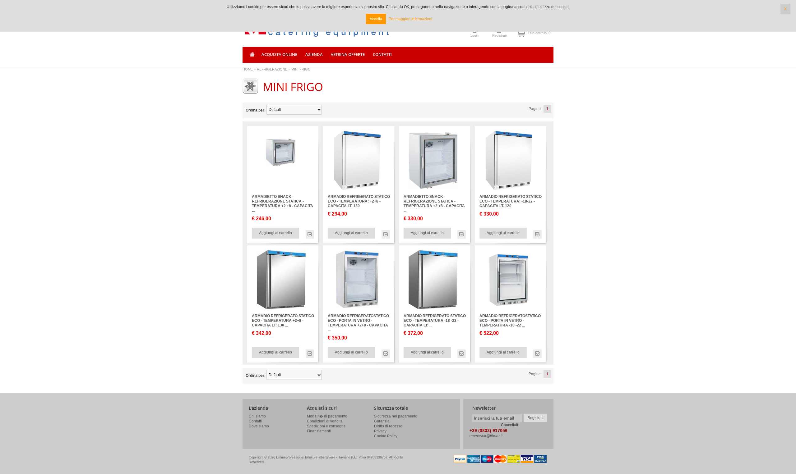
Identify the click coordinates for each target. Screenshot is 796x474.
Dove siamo (259, 426)
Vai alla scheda (310, 234)
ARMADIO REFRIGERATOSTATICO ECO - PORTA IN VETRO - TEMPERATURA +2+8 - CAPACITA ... (358, 323)
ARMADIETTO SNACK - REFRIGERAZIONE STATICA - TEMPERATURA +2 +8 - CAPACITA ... (282, 203)
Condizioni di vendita (325, 421)
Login (474, 35)
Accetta (376, 19)
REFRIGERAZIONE (272, 69)
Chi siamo (257, 416)
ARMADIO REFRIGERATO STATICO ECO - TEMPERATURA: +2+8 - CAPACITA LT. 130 (359, 201)
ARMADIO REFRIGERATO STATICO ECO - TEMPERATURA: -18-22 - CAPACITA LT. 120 (510, 201)
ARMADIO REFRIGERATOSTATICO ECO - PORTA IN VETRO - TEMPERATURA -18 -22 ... (510, 320)
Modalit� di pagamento (327, 416)
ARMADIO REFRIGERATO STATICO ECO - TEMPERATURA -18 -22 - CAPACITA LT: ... (435, 320)
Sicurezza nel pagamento (395, 416)
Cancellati (509, 425)
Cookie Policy (385, 436)
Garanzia (382, 421)
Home (251, 56)
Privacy (380, 431)
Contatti (255, 421)
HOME (248, 69)
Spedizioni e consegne (326, 426)
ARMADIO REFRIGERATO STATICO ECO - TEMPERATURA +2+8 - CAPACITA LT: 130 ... (283, 320)
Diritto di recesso (388, 426)
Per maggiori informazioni (410, 19)
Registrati (499, 35)
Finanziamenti (319, 431)
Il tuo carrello (521, 33)
